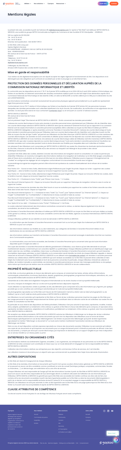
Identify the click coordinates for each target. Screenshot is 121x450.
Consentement (84, 443)
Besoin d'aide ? (112, 433)
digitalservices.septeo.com (59, 30)
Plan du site (43, 443)
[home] (11, 3)
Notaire (36, 423)
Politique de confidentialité (66, 443)
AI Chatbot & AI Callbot (65, 432)
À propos (51, 4)
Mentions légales (53, 443)
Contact (88, 420)
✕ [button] (117, 432)
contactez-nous (55, 111)
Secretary (61, 426)
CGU (77, 443)
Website (60, 414)
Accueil (88, 414)
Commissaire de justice (41, 417)
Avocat (36, 414)
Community (61, 417)
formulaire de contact (77, 255)
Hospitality (37, 420)
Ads (59, 423)
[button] (28, 3)
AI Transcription (62, 429)
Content (60, 420)
